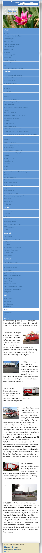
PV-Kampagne (8, 204)
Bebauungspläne (9, 123)
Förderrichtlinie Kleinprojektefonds (14, 196)
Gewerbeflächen (8, 253)
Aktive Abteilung (8, 298)
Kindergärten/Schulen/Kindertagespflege (16, 107)
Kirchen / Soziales (9, 158)
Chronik (6, 309)
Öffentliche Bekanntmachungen (13, 36)
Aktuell (6, 30)
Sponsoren (7, 88)
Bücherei (6, 110)
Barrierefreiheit (20, 2)
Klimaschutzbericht (9, 180)
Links (5, 65)
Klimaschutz (7, 174)
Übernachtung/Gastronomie (12, 289)
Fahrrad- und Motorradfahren (12, 276)
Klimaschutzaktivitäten (10, 177)
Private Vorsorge (9, 147)
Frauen (6, 166)
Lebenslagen (7, 57)
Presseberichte (8, 49)
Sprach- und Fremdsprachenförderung (15, 172)
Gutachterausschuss (10, 219)
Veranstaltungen (9, 39)
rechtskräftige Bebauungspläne (13, 129)
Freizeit (6, 265)
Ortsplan (6, 156)
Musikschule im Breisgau (11, 118)
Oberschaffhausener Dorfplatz (13, 286)
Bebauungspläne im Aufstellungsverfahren (16, 131)
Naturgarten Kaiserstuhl (11, 250)
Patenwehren (8, 312)
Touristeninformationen (11, 262)
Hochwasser (7, 137)
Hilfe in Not (7, 164)
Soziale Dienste (8, 161)
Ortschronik (7, 91)
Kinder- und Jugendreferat (11, 102)
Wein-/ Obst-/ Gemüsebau (12, 239)
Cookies (8, 552)
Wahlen (6, 230)
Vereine (6, 318)
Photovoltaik (7, 198)
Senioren (6, 169)
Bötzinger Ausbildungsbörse (12, 44)
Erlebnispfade (8, 281)
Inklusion (6, 96)
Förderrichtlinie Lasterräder (12, 193)
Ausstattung (7, 301)
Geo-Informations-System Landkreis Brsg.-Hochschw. (20, 134)
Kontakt (31, 2)
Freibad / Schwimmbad (10, 267)
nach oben (18, 549)
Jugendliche (7, 121)
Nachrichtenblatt (9, 47)
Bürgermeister (8, 211)
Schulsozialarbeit (9, 105)
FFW (5, 295)
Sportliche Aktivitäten (10, 273)
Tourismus (7, 259)
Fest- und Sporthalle (10, 113)
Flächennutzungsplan (10, 126)
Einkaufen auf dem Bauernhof (13, 247)
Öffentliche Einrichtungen (11, 99)
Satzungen (7, 33)
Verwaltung (7, 216)
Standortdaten (8, 255)
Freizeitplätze (8, 270)
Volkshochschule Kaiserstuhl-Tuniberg (15, 115)
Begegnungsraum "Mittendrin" (13, 153)
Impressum (16, 547)
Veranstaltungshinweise (11, 182)
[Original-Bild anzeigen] (25, 500)
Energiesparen (8, 188)
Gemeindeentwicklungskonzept (13, 150)
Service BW (7, 52)
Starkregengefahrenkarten (12, 145)
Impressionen (8, 86)
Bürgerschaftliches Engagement (13, 75)
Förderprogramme (9, 190)
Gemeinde (7, 71)
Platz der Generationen (10, 284)
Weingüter (7, 245)
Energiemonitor (8, 201)
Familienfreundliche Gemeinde (13, 78)
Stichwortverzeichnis (10, 60)
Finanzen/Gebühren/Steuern (12, 224)
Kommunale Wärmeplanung (12, 185)
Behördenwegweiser (10, 55)
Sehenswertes (8, 278)
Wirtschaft (7, 233)
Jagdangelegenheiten (10, 221)
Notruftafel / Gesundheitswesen (13, 68)
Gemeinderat (7, 213)
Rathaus (6, 207)
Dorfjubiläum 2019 (9, 80)
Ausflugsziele (7, 292)
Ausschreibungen (9, 41)
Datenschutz (9, 549)
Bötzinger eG (7, 242)
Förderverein (7, 307)
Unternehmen (8, 236)
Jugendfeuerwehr (9, 304)
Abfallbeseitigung (9, 227)
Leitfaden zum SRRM (10, 142)
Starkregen (7, 139)
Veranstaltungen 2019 (10, 83)
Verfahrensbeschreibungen (12, 63)
